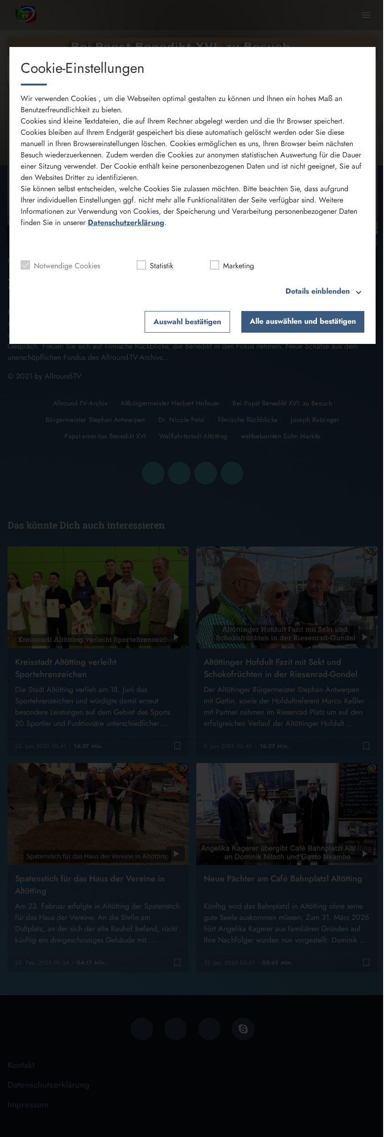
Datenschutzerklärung (126, 222)
